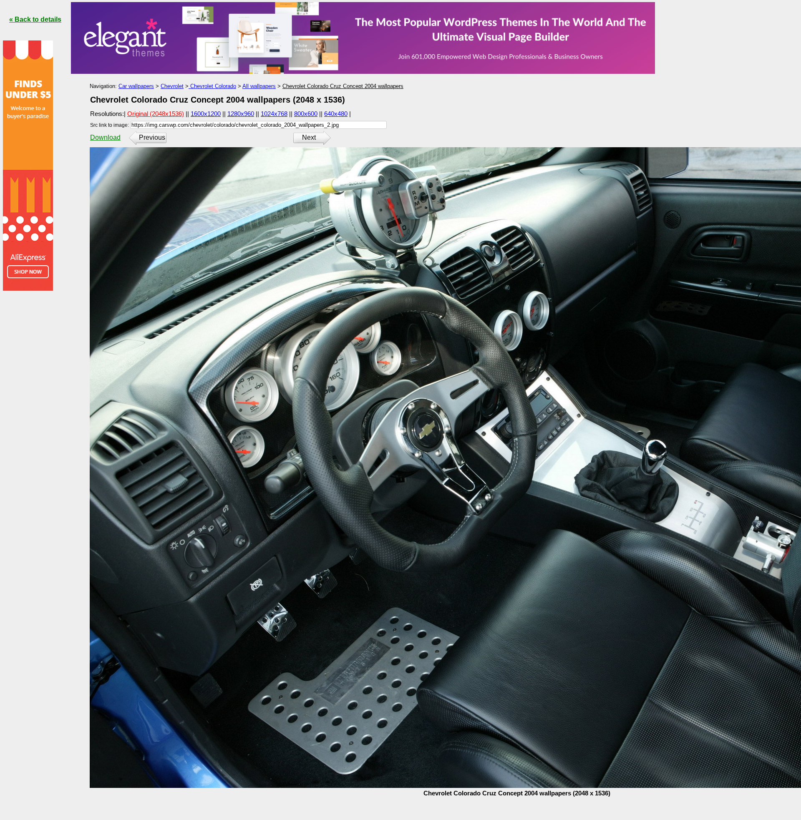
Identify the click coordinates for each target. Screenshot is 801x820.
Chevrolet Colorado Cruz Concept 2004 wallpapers (342, 86)
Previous (152, 137)
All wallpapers (259, 86)
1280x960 (240, 113)
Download (105, 137)
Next (309, 137)
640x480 (336, 113)
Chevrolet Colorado (212, 86)
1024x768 (274, 113)
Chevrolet (172, 86)
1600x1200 (206, 113)
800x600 (305, 113)
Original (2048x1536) (155, 113)
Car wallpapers (136, 86)
